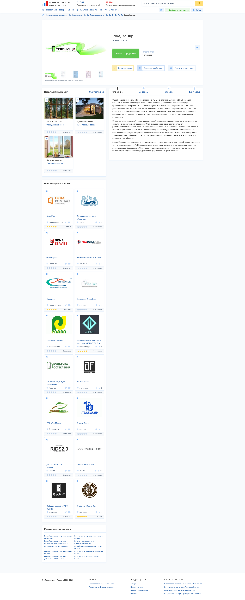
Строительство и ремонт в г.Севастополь (110, 15)
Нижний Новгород (56, 222)
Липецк (82, 471)
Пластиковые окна (97, 15)
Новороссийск (54, 347)
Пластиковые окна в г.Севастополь (122, 15)
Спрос (71, 10)
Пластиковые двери (86, 125)
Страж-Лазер (83, 423)
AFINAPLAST (83, 382)
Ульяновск (53, 512)
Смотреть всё (96, 92)
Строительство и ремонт (85, 15)
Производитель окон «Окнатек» (86, 217)
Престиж (50, 299)
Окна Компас (52, 216)
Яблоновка (83, 388)
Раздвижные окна (54, 163)
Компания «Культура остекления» (55, 383)
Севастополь (77, 15)
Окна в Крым (113, 15)
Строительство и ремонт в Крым (107, 15)
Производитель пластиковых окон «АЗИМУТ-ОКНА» (89, 341)
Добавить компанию (179, 10)
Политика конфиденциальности (101, 587)
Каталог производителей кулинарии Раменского (183, 584)
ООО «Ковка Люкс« (85, 464)
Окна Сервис (52, 257)
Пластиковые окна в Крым (119, 15)
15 (101, 471)
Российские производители (56, 15)
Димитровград (55, 305)
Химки (81, 222)
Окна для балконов (55, 125)
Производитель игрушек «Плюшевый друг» (181, 587)
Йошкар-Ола (54, 429)
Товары (62, 10)
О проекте (114, 10)
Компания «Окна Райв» (87, 299)
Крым (70, 15)
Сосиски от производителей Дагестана (179, 590)
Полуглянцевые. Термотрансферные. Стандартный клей (183, 594)
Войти (198, 10)
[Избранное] (161, 10)
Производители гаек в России (56, 546)
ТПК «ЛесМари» (53, 423)
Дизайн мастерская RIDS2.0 (55, 466)
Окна (88, 15)
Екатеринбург (84, 347)
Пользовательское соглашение (101, 584)
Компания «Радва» (54, 340)
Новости (103, 10)
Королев (83, 305)
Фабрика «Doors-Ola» (86, 506)
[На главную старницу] (43, 15)
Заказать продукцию (126, 53)
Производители (49, 10)
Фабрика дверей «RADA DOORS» (57, 507)
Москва (82, 429)
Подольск (53, 264)
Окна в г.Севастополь (116, 15)
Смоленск (83, 264)
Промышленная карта (86, 10)
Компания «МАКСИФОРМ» (89, 257)
